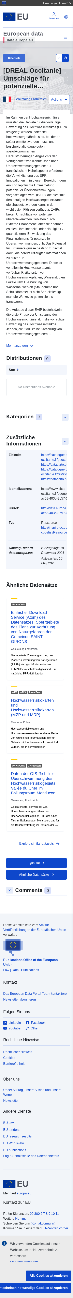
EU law (8, 1123)
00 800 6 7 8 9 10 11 (44, 1213)
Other (35, 1028)
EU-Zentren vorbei (54, 1228)
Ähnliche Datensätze (34, 874)
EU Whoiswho (13, 1143)
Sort (12, 370)
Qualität (34, 863)
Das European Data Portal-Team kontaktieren (36, 993)
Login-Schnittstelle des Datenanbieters (31, 1155)
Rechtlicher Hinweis (17, 1052)
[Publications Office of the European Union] (35, 946)
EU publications (14, 1150)
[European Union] (35, 1184)
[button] (58, 3)
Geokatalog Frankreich (30, 99)
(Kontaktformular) (43, 1223)
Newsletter (11, 1100)
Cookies (9, 1058)
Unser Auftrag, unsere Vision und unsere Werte (32, 1092)
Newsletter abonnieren (19, 999)
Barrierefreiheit (14, 1063)
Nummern (22, 1218)
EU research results (17, 1136)
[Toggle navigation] (65, 38)
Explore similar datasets (39, 843)
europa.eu (24, 1193)
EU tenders (11, 1129)
